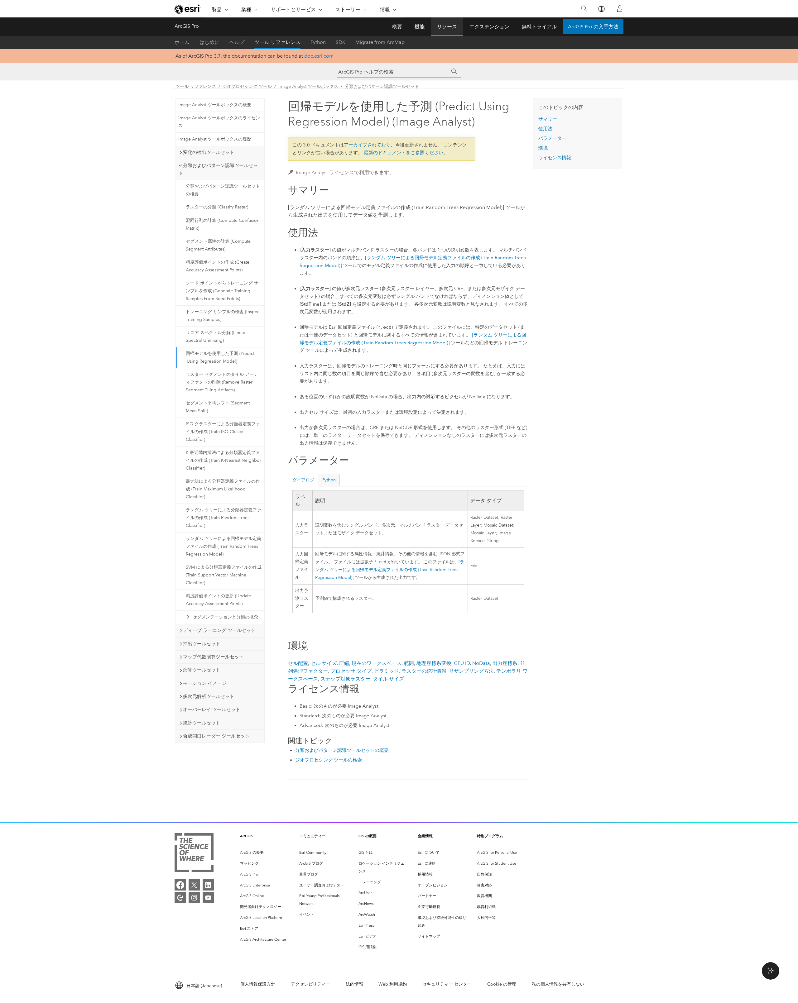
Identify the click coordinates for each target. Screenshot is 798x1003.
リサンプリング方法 (471, 671)
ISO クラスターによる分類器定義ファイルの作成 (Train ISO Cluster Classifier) (223, 431)
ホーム (182, 42)
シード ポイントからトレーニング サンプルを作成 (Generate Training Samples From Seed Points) (222, 290)
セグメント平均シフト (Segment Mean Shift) (218, 406)
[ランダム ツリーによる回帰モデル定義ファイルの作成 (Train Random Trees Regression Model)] (389, 569)
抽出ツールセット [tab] (201, 644)
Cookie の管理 (501, 984)
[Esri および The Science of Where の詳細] (194, 854)
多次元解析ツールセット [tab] (208, 696)
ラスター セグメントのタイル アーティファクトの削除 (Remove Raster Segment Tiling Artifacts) (222, 382)
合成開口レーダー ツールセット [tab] (216, 736)
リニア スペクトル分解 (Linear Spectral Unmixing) (215, 336)
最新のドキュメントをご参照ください (403, 152)
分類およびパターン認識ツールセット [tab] (218, 169)
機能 (420, 27)
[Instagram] (194, 897)
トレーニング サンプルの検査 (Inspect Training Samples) (223, 315)
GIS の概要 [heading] (367, 835)
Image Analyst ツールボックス (308, 86)
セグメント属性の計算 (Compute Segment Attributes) (218, 245)
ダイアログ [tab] (303, 480)
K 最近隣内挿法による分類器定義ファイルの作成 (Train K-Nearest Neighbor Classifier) (223, 460)
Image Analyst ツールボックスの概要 (214, 104)
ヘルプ (236, 42)
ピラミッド (386, 671)
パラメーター (552, 138)
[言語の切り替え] (601, 8)
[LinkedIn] (208, 885)
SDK (340, 42)
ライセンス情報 (554, 157)
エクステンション (489, 27)
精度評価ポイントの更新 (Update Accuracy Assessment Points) (218, 599)
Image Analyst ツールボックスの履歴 (214, 139)
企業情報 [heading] (425, 835)
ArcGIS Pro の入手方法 (593, 27)
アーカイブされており (367, 145)
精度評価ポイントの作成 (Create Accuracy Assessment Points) (217, 266)
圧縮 (344, 663)
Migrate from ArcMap (380, 42)
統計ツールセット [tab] (201, 723)
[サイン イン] (620, 8)
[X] (194, 885)
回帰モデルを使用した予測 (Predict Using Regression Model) (220, 357)
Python (318, 42)
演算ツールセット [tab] (201, 670)
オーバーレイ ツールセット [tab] (211, 709)
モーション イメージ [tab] (204, 683)
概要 (397, 27)
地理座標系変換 (433, 663)
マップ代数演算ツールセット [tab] (213, 657)
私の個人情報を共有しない (558, 984)
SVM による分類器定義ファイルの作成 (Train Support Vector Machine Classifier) (224, 575)
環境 (543, 148)
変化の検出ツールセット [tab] (208, 152)
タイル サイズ (388, 679)
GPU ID (462, 663)
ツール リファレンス (277, 42)
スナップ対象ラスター (345, 679)
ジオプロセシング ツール (247, 86)
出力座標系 (505, 663)
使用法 (545, 128)
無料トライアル (539, 27)
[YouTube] (208, 897)
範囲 (409, 663)
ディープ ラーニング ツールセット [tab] (219, 630)
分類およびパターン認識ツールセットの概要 (223, 190)
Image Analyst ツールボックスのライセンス (219, 121)
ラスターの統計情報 (423, 671)
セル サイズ (323, 663)
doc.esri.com (319, 56)
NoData (481, 663)
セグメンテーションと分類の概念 (225, 617)
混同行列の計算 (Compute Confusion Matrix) (222, 224)
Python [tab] (329, 480)
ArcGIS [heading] (246, 835)
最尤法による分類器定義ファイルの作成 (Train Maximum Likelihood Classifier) (223, 489)
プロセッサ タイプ (351, 671)
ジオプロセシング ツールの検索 (328, 760)
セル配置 (298, 663)
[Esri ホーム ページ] (188, 9)
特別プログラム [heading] (490, 835)
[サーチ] (454, 72)
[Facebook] (180, 885)
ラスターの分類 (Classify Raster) (217, 207)
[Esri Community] (180, 897)
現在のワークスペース (376, 663)
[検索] (584, 8)
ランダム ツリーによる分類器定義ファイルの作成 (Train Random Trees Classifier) (223, 517)
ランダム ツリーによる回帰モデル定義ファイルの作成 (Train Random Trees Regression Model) (223, 546)
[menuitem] (264, 852)
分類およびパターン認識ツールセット (382, 86)
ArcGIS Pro (187, 26)
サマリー (547, 119)
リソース (447, 27)
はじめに (209, 42)
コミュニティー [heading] (312, 835)
